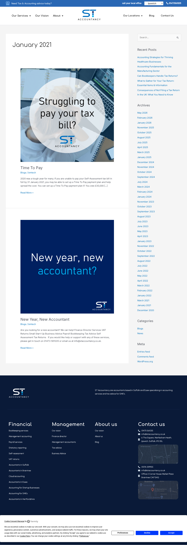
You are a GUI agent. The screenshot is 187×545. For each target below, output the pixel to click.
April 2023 (142, 236)
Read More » (26, 192)
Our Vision (42, 15)
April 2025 (142, 147)
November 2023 (145, 201)
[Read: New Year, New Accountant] (67, 266)
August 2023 (144, 216)
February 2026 (144, 117)
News (140, 333)
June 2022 (142, 270)
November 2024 (145, 167)
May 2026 (142, 112)
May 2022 (142, 275)
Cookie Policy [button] (25, 536)
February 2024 (145, 191)
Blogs (23, 172)
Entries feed (143, 351)
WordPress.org (145, 361)
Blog (151, 15)
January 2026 (144, 122)
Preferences (122, 533)
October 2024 (144, 172)
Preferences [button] (84, 536)
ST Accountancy (102, 390)
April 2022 (142, 280)
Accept (171, 533)
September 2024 (146, 177)
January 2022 (144, 295)
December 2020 (145, 310)
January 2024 (144, 196)
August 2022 (143, 261)
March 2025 (143, 152)
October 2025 (144, 132)
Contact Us (167, 15)
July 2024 (142, 182)
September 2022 (146, 256)
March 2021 (143, 300)
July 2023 (142, 221)
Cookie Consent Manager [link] (14, 521)
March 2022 (143, 285)
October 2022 (144, 251)
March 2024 (143, 186)
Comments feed (145, 356)
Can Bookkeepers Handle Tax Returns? (157, 75)
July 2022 (142, 265)
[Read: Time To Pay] (67, 115)
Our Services (20, 15)
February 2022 (144, 290)
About (56, 15)
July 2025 (142, 142)
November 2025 (145, 127)
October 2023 (144, 206)
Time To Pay (31, 167)
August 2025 (143, 137)
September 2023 (146, 211)
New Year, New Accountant (44, 319)
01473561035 (174, 3)
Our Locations (131, 15)
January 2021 (144, 305)
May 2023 (142, 231)
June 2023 (142, 226)
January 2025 (144, 157)
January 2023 (144, 241)
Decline (147, 533)
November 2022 (145, 246)
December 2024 (145, 162)
